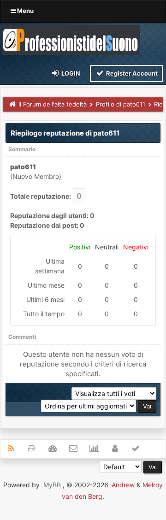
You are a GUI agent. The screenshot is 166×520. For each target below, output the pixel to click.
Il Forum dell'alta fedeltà (52, 104)
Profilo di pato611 (120, 104)
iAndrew (122, 485)
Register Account (131, 73)
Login (70, 73)
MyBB (52, 485)
